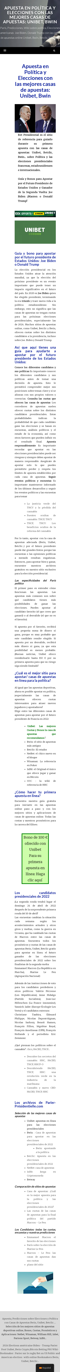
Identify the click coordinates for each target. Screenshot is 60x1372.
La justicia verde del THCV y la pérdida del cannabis (41, 507)
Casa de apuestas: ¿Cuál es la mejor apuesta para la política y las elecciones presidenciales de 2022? (41, 1199)
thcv (29, 1049)
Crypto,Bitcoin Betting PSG (37, 1349)
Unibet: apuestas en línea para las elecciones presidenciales (41, 1124)
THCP (45, 1049)
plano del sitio (35, 1264)
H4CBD (37, 1049)
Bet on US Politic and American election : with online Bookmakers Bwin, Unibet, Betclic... (30, 1357)
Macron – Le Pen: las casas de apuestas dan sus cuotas (41, 1256)
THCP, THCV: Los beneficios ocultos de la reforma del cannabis (41, 527)
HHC (31, 781)
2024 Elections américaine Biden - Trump (26, 1345)
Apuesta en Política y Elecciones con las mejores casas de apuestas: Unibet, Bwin (30, 14)
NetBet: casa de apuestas (40, 1167)
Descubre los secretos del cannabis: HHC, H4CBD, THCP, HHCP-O (41, 1060)
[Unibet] (35, 214)
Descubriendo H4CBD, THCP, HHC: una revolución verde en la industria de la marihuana (41, 1076)
